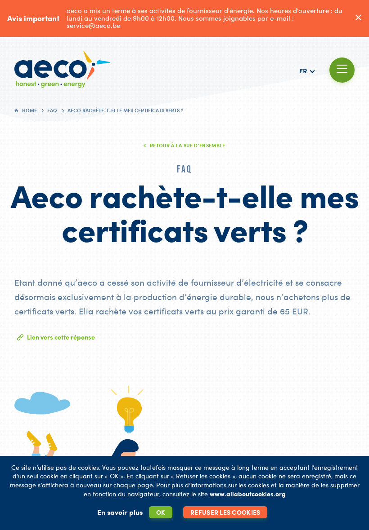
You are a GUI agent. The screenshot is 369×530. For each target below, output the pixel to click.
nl (306, 101)
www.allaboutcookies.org (248, 494)
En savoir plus (120, 512)
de (307, 91)
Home (29, 110)
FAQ (52, 110)
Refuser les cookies (225, 512)
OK (161, 512)
